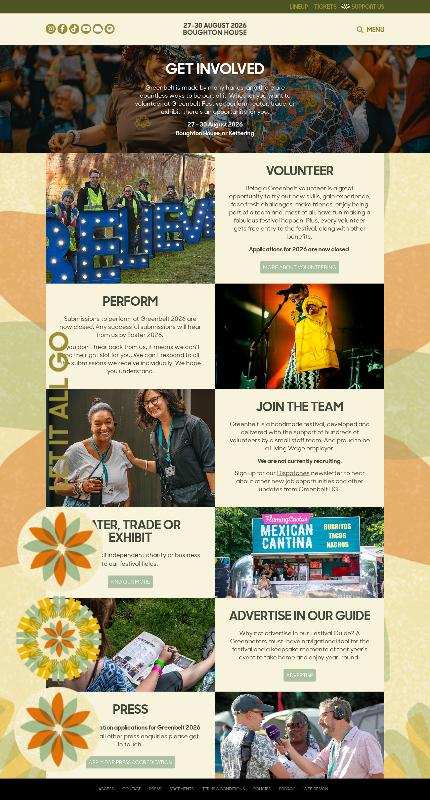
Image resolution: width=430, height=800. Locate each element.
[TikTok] (74, 29)
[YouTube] (86, 29)
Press (155, 789)
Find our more (130, 581)
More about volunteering (300, 267)
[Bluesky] (98, 29)
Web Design (315, 789)
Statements (182, 789)
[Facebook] (62, 29)
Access (106, 789)
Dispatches (293, 473)
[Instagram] (51, 29)
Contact (131, 789)
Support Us (367, 6)
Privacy (287, 789)
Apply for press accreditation (130, 762)
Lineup (299, 6)
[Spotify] (109, 29)
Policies (262, 789)
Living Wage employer (301, 448)
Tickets (325, 6)
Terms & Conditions (223, 789)
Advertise (299, 675)
